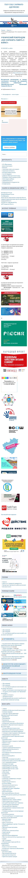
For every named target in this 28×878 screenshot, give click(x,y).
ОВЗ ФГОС (4, 775)
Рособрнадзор (5, 196)
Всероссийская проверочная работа (11, 759)
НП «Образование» (7, 164)
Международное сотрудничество (10, 182)
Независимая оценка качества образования (13, 760)
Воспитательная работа (8, 755)
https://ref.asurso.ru (18, 73)
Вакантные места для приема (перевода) (12, 731)
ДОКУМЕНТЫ (5, 716)
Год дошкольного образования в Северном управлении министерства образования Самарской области (12, 645)
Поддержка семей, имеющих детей (11, 177)
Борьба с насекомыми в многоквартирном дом (14, 690)
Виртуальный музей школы (9, 853)
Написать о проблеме (9, 147)
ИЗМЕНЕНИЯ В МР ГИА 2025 (9, 765)
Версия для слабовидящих (8, 102)
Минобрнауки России (6, 192)
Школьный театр (6, 809)
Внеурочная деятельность (9, 781)
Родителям (5, 757)
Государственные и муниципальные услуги (13, 807)
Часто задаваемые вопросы (9, 762)
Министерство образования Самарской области (13, 197)
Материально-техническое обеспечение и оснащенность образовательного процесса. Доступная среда (12, 724)
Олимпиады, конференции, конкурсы (11, 778)
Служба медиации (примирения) (10, 804)
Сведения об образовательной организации (13, 710)
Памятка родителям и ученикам (10, 801)
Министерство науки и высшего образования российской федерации (13, 666)
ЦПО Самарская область (7, 204)
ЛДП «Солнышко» (6, 840)
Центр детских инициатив (9, 855)
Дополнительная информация (10, 835)
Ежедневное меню (7, 739)
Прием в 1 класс (6, 742)
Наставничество (6, 820)
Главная (4, 708)
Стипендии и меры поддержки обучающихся (13, 733)
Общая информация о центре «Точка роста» (13, 824)
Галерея (4, 838)
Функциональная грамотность (10, 785)
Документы (5, 825)
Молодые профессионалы (9, 172)
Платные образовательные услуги (11, 728)
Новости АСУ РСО (6, 751)
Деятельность (5, 754)
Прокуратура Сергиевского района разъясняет (14, 585)
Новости (13, 89)
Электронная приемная (8, 814)
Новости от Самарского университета (12, 583)
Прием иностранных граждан (9, 856)
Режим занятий (6, 832)
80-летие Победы (6, 783)
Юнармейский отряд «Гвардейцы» (11, 788)
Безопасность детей (7, 746)
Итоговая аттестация (7, 764)
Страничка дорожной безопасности (11, 747)
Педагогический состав (8, 721)
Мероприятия (5, 834)
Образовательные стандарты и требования (13, 741)
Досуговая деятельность (8, 798)
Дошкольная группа (7, 166)
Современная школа (7, 180)
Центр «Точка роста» (7, 822)
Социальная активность (8, 171)
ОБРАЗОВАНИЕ (6, 718)
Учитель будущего (7, 174)
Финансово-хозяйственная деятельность (12, 729)
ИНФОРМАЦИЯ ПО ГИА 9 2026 (10, 767)
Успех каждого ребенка (8, 179)
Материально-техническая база (10, 830)
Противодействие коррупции (8, 514)
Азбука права (5, 772)
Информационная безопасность (10, 749)
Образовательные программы (9, 827)
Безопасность (5, 744)
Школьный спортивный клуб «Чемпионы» (12, 803)
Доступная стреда (7, 851)
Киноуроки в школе (8, 696)
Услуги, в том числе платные (9, 846)
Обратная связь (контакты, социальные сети (13, 837)
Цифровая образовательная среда (11, 175)
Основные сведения (7, 712)
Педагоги (4, 829)
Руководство (5, 720)
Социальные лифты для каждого (10, 169)
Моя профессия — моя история (11, 94)
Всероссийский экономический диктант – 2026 (14, 653)
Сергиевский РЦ (8, 639)
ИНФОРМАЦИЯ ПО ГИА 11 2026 (10, 768)
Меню (15, 25)
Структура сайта (6, 770)
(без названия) (6, 630)
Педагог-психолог (7, 790)
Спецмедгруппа (6, 777)
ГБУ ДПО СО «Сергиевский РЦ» (9, 202)
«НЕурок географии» (7, 648)
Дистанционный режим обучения (10, 793)
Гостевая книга (6, 773)
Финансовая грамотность (8, 786)
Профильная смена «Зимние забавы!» (11, 799)
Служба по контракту (8, 695)
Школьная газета (6, 586)
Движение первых (6, 819)
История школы (6, 184)
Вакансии (4, 167)
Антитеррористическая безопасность (11, 752)
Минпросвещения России (7, 194)
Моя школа (4, 99)
